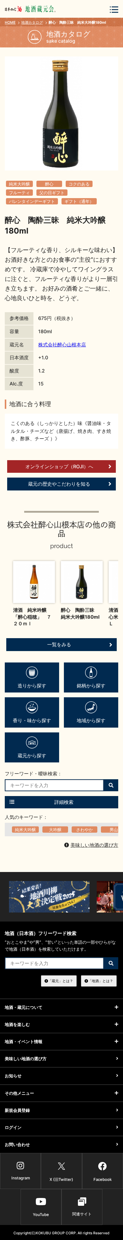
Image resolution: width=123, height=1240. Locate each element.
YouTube (41, 1214)
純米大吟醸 (19, 183)
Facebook (102, 1179)
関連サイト (82, 1213)
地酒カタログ (32, 22)
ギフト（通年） (79, 201)
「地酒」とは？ (100, 981)
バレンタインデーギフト (32, 201)
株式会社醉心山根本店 (62, 345)
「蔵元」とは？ (60, 981)
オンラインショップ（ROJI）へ (59, 466)
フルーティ (19, 192)
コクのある (79, 183)
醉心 (49, 183)
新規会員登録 (17, 1110)
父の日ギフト (51, 192)
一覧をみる (59, 644)
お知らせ (13, 1075)
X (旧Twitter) (61, 1179)
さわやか (84, 829)
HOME (10, 22)
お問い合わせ (17, 1144)
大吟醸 (55, 829)
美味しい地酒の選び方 (94, 845)
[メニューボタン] (114, 9)
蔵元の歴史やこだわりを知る (59, 484)
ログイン (13, 1127)
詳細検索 (63, 802)
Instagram (20, 1177)
